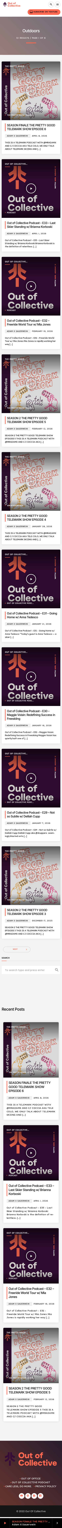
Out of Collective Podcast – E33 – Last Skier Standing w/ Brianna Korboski (31, 1190)
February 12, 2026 (42, 428)
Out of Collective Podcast (15, 164)
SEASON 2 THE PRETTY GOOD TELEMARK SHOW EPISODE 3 (27, 912)
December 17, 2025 (42, 920)
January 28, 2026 (42, 526)
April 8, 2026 (39, 136)
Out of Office (31, 1478)
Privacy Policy (45, 1486)
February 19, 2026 (42, 331)
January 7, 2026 (41, 823)
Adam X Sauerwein (17, 136)
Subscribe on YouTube (44, 11)
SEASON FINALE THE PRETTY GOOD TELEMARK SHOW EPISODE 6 (31, 127)
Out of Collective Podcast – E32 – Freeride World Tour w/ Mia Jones (31, 1293)
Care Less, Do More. (18, 1486)
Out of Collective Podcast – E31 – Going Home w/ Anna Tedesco (32, 615)
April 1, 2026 (39, 233)
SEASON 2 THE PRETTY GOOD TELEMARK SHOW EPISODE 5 (27, 420)
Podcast (11, 213)
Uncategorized (15, 505)
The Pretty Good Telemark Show (14, 66)
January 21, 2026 (41, 624)
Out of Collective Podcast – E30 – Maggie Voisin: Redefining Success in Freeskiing (31, 715)
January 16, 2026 (42, 725)
